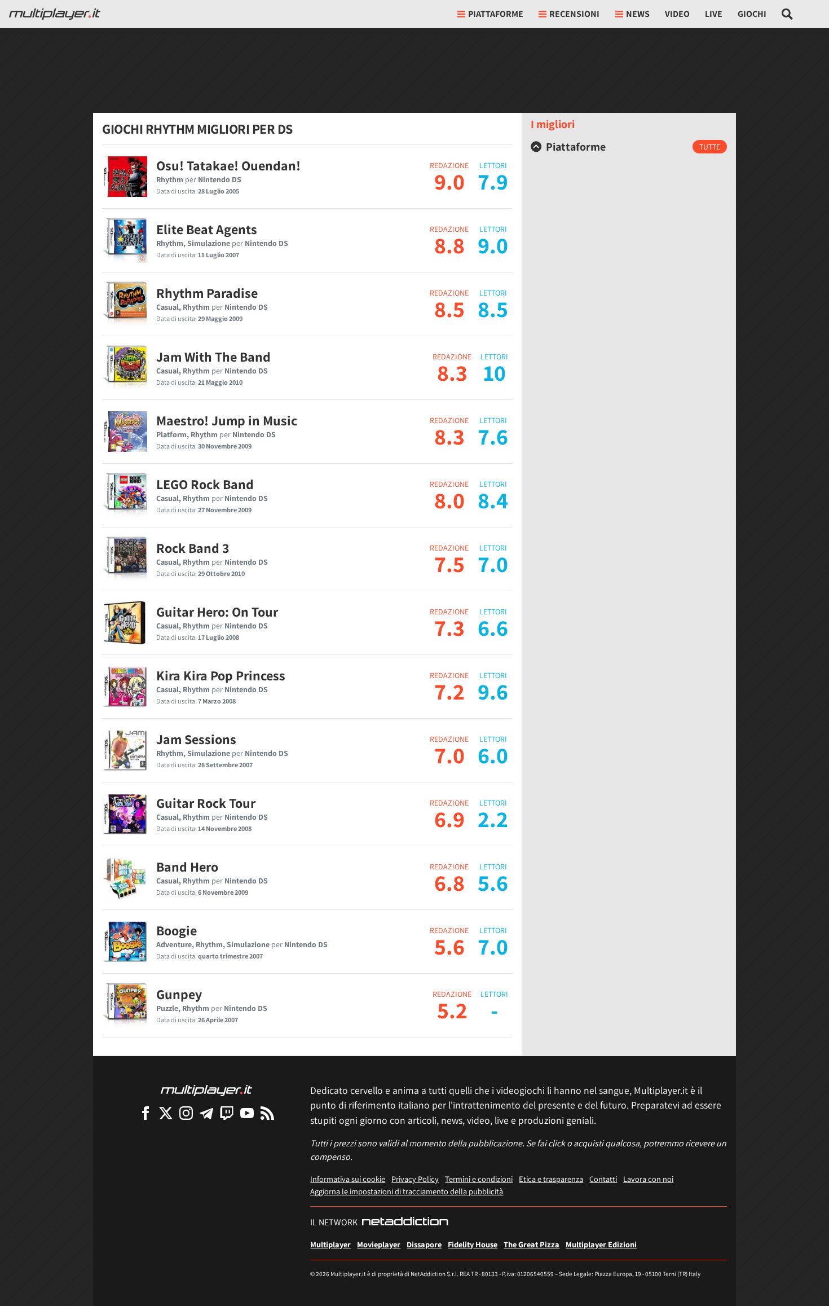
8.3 (452, 372)
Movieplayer (378, 1244)
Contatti (603, 1178)
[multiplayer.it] (206, 1090)
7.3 (449, 627)
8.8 (449, 245)
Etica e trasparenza (551, 1178)
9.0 (449, 181)
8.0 (449, 500)
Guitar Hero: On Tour (217, 612)
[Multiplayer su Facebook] (145, 1113)
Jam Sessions (196, 739)
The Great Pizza (531, 1244)
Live (713, 14)
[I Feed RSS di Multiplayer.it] (267, 1113)
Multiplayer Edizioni (601, 1244)
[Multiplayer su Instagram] (186, 1113)
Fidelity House (472, 1244)
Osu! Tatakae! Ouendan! (228, 165)
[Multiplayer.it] (54, 14)
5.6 (449, 946)
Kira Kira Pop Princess (220, 675)
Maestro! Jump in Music (226, 420)
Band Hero (187, 867)
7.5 (449, 563)
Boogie (176, 930)
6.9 (449, 818)
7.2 (449, 691)
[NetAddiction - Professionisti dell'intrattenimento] (405, 1222)
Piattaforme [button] (495, 14)
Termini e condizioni (479, 1178)
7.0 (449, 754)
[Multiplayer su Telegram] (206, 1113)
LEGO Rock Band (205, 484)
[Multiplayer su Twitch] (226, 1113)
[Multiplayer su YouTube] (247, 1113)
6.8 (449, 882)
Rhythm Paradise (207, 293)
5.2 (452, 1009)
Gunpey (179, 994)
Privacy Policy (415, 1178)
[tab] (629, 146)
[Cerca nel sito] (787, 14)
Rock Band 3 (193, 548)
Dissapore (424, 1244)
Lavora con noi (648, 1178)
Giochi (752, 14)
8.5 (449, 308)
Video (677, 14)
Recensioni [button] (574, 14)
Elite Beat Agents (206, 229)
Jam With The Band (213, 357)
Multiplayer (330, 1244)
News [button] (638, 14)
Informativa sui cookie (347, 1178)
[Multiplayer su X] (166, 1113)
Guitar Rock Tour (205, 803)
